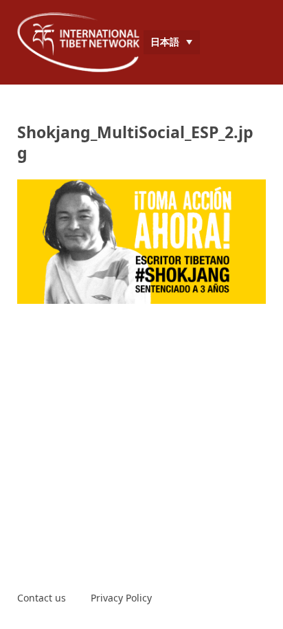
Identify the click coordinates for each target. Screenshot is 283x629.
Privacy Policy (121, 597)
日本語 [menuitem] (164, 41)
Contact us (41, 597)
